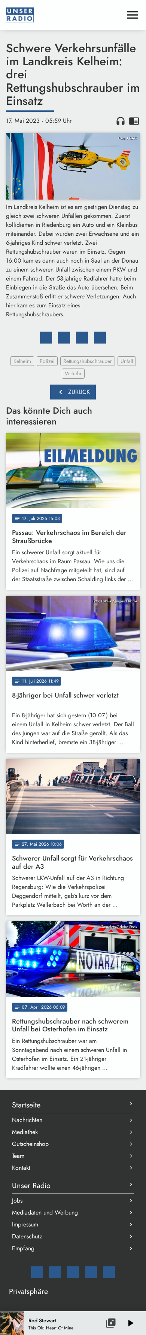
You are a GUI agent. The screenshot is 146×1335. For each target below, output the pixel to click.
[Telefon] (91, 1272)
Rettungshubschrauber (87, 361)
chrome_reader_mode (134, 121)
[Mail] (37, 1272)
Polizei (47, 361)
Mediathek (25, 1132)
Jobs (17, 1200)
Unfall (127, 361)
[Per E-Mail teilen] (100, 338)
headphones (120, 121)
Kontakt (21, 1167)
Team (18, 1155)
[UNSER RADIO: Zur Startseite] (64, 14)
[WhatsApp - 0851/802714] (109, 1272)
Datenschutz (27, 1236)
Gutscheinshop (30, 1144)
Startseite (26, 1105)
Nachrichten (27, 1120)
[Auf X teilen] (64, 338)
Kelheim (22, 361)
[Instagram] (73, 1272)
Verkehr (73, 373)
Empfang (23, 1248)
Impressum (25, 1224)
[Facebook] (55, 1272)
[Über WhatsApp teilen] (82, 338)
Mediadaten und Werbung (45, 1212)
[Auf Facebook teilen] (46, 338)
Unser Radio (31, 1185)
